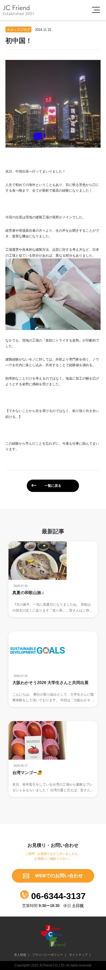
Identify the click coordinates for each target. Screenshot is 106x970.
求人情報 (20, 955)
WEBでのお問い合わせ (58, 875)
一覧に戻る (53, 486)
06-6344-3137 (57, 896)
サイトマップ (78, 955)
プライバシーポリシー (47, 955)
